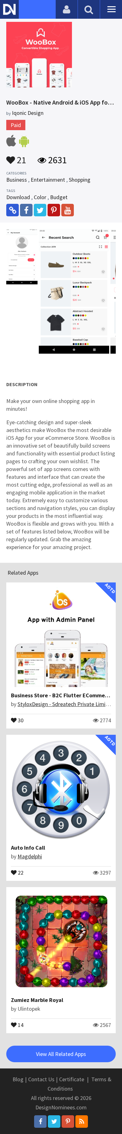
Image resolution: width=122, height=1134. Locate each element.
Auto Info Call (28, 847)
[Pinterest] (68, 1121)
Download (18, 197)
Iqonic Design (27, 112)
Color (40, 197)
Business (16, 179)
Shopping (79, 179)
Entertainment (48, 179)
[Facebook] (40, 1121)
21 (20, 157)
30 (20, 720)
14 (20, 1024)
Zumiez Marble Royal (37, 1000)
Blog (18, 1079)
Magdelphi (30, 856)
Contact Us (41, 1079)
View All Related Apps (61, 1054)
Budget (59, 197)
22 (20, 872)
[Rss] (81, 1121)
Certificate (71, 1079)
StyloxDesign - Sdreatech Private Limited (66, 704)
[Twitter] (54, 1121)
